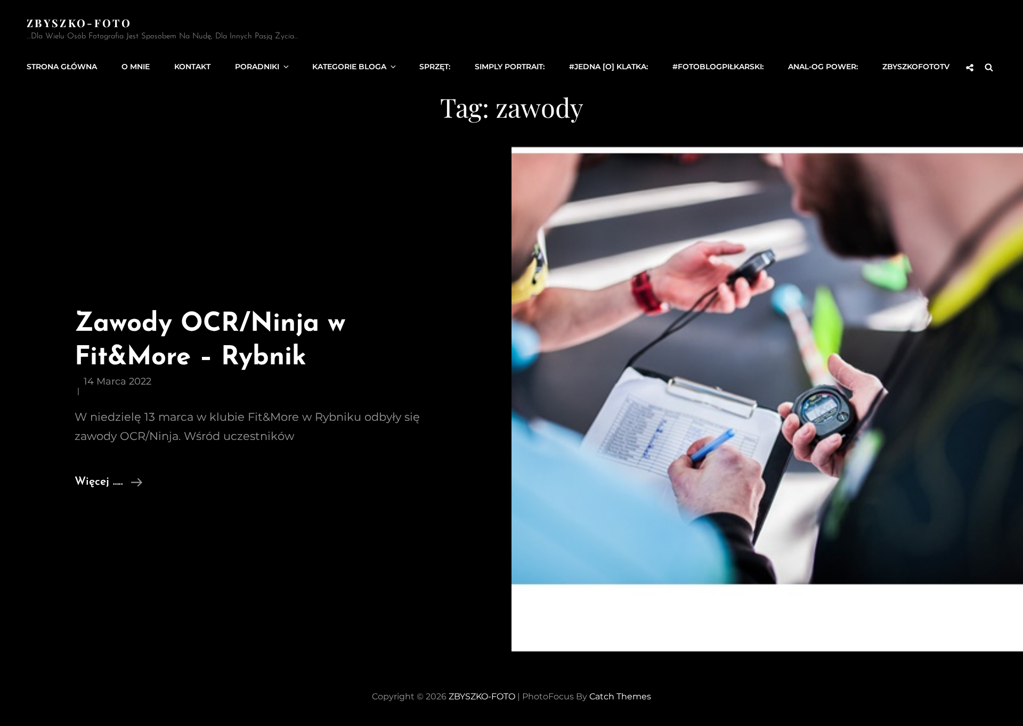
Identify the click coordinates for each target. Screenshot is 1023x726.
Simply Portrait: (510, 66)
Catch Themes (620, 696)
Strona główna (62, 66)
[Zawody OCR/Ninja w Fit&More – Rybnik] (767, 399)
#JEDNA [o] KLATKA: (608, 66)
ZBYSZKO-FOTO (79, 22)
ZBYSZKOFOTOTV (915, 66)
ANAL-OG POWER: (823, 66)
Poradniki (257, 66)
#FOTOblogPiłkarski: (718, 66)
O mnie (135, 66)
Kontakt (192, 66)
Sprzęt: (434, 66)
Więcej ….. (108, 483)
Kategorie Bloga (349, 66)
